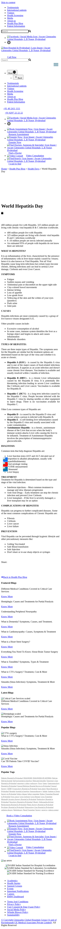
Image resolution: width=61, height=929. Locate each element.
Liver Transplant (46, 797)
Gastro (45, 783)
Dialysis (54, 778)
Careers (10, 894)
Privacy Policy (14, 904)
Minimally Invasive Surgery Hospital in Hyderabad (18, 799)
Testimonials (13, 7)
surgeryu (44, 810)
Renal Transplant (29, 810)
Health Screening (15, 15)
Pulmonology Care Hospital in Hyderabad (39, 807)
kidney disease (22, 794)
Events (10, 888)
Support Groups (14, 886)
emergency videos (23, 783)
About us (11, 21)
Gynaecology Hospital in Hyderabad (24, 789)
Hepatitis (12, 791)
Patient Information (16, 26)
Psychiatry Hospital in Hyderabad (12, 807)
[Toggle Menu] (56, 64)
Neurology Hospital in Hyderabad (21, 802)
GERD (9, 789)
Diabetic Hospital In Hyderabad (12, 778)
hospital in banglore (22, 791)
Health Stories (13, 883)
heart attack (42, 789)
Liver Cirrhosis (25, 797)
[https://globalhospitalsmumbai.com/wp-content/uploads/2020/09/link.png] (5, 469)
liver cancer (15, 797)
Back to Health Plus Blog (15, 577)
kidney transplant (33, 794)
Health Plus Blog (15, 23)
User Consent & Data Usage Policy (23, 907)
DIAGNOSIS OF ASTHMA (42, 778)
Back (20, 78)
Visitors (10, 13)
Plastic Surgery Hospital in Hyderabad (40, 804)
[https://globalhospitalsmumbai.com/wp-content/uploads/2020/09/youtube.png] (5, 464)
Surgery (38, 810)
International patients (17, 10)
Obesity (35, 802)
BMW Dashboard (15, 896)
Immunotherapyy (36, 791)
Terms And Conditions (17, 901)
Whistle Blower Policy (17, 912)
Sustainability (13, 915)
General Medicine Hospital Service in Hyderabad (34, 786)
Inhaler (45, 791)
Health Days (33, 169)
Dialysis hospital (6, 781)
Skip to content (8, 2)
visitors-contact (53, 810)
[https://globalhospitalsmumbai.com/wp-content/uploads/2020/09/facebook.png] (5, 459)
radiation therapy (7, 810)
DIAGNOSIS (27, 778)
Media (10, 18)
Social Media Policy (16, 909)
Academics (12, 880)
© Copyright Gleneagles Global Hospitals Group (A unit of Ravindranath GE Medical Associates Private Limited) (29, 921)
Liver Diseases (35, 797)
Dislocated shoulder (39, 781)
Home (4, 169)
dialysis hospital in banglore (22, 781)
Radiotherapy (18, 810)
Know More (7, 596)
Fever (40, 783)
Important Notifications (18, 891)
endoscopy (34, 783)
